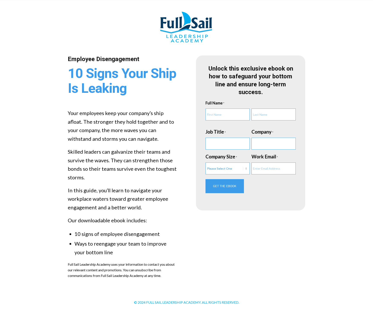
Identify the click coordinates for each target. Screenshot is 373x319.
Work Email (264, 157)
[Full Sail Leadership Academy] (186, 28)
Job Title (215, 132)
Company (262, 132)
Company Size (221, 157)
